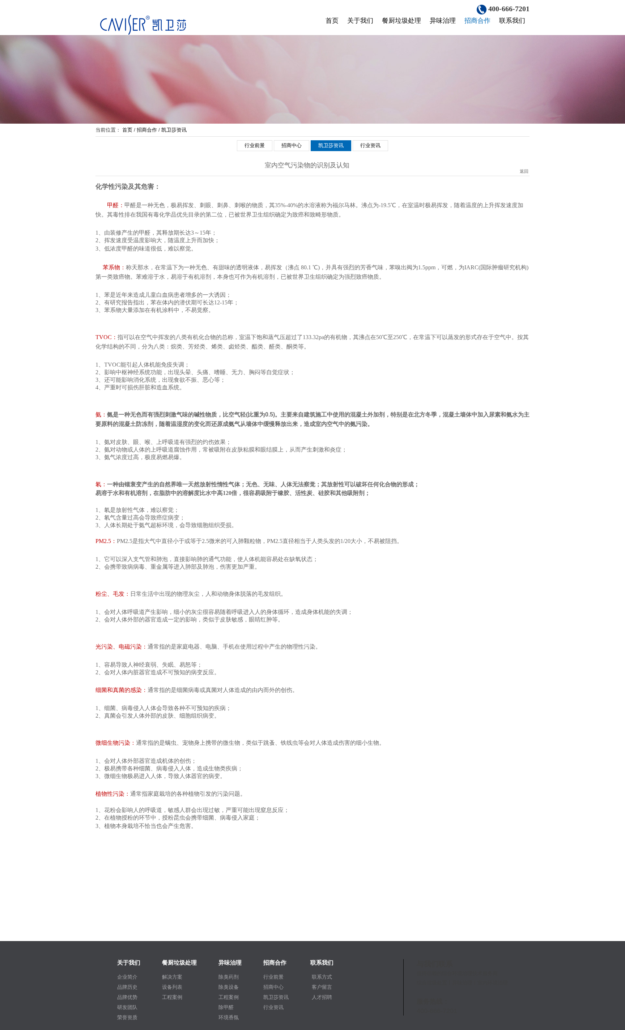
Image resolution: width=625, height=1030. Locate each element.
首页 (332, 20)
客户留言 (322, 987)
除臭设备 (228, 987)
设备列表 (172, 987)
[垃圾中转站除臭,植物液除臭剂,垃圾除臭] (158, 23)
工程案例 (172, 997)
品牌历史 (127, 987)
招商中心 (291, 145)
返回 (524, 164)
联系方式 (322, 977)
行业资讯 (370, 145)
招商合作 (477, 20)
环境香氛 (228, 1017)
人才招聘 (322, 997)
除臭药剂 (228, 977)
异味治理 (443, 20)
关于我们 (360, 20)
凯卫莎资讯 (174, 130)
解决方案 (172, 977)
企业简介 (127, 977)
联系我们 (512, 20)
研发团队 (127, 1007)
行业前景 (255, 145)
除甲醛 (226, 1007)
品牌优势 (127, 997)
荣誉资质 (127, 1017)
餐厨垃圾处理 (401, 20)
